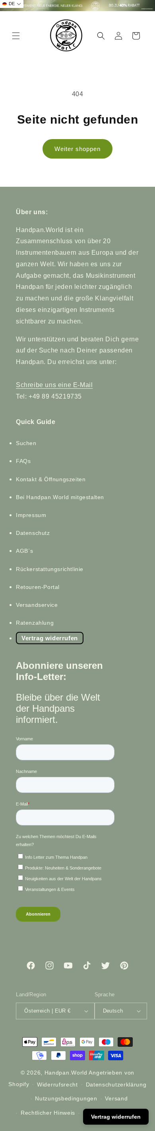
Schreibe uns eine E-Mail (54, 385)
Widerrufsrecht (57, 1084)
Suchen (26, 443)
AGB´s (24, 551)
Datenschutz (33, 533)
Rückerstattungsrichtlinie (49, 569)
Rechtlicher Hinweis (48, 1113)
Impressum (31, 515)
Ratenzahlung (35, 623)
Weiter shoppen (77, 148)
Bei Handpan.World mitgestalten (60, 497)
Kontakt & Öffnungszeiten (50, 479)
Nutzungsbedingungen (66, 1098)
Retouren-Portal (38, 587)
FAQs (23, 461)
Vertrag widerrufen (49, 638)
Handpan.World (66, 1072)
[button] (16, 36)
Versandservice (37, 605)
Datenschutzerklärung (116, 1084)
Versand (116, 1098)
